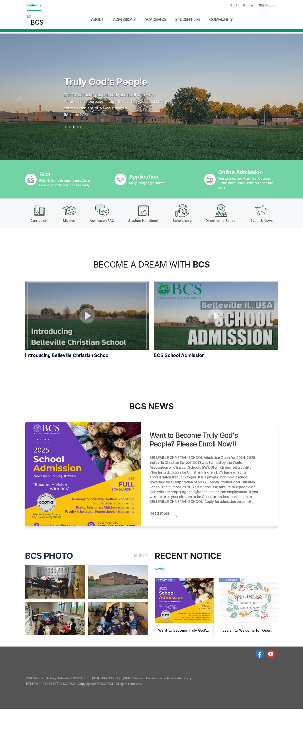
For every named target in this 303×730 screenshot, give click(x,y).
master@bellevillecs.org (173, 678)
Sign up (247, 5)
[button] (66, 127)
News (159, 569)
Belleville (34, 5)
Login (235, 5)
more (139, 555)
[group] (151, 97)
